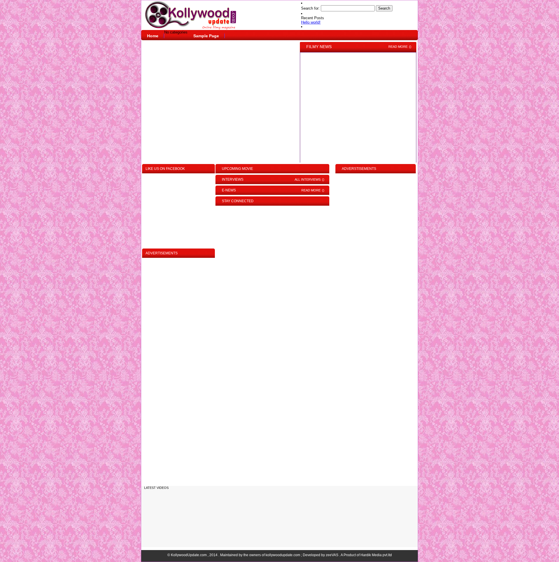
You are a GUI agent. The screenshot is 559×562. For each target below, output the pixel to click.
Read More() (312, 190)
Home (152, 36)
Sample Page (206, 36)
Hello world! (311, 22)
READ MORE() (399, 46)
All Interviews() (309, 179)
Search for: (310, 8)
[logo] (217, 15)
